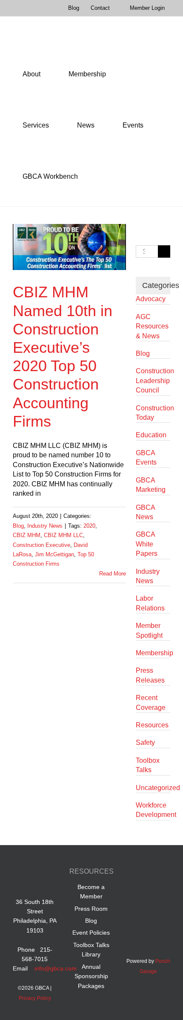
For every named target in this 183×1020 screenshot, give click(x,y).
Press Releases (150, 675)
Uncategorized (153, 787)
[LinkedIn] (148, 872)
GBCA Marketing (151, 485)
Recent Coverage (151, 702)
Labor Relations (150, 603)
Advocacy (151, 298)
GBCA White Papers (146, 544)
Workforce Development (153, 810)
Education (151, 435)
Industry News (45, 526)
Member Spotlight (149, 630)
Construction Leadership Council (153, 380)
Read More (112, 573)
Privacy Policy (35, 998)
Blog (18, 526)
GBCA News (145, 512)
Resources (152, 725)
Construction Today (153, 412)
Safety (145, 742)
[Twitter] (164, 872)
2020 (89, 526)
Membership (153, 653)
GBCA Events (146, 457)
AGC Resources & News (152, 326)
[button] (99, 176)
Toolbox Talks (148, 765)
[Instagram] (148, 891)
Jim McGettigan (54, 554)
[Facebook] (132, 872)
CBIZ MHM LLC (63, 535)
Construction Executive (41, 545)
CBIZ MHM (26, 535)
